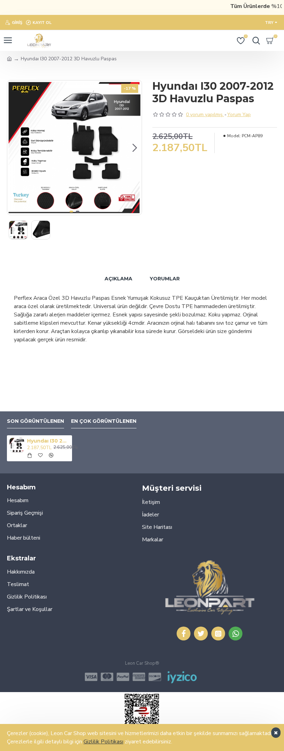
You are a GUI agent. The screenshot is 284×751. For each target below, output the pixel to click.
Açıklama (118, 279)
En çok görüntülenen (103, 421)
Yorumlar (165, 279)
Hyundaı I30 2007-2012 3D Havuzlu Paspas (48, 441)
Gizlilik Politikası (103, 741)
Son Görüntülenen (35, 421)
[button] (14, 148)
